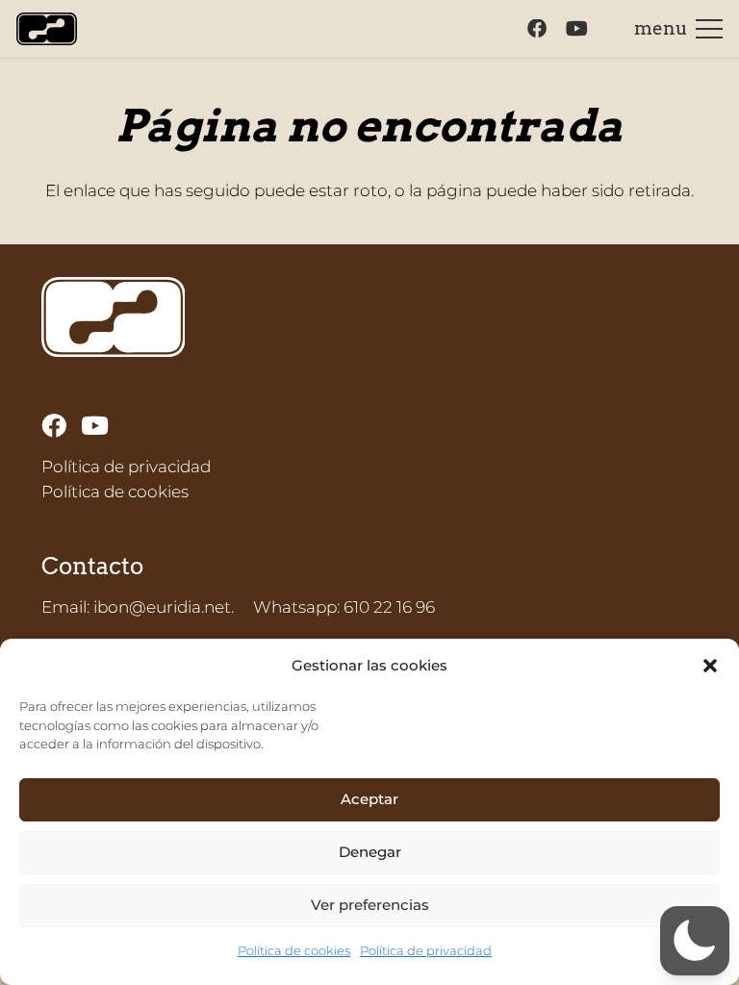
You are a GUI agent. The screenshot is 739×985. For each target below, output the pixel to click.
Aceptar (369, 799)
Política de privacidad (426, 950)
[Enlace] (46, 29)
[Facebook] (537, 28)
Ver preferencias (370, 905)
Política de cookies (294, 950)
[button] (710, 665)
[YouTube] (577, 28)
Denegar (370, 852)
